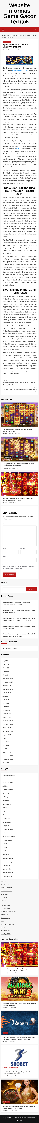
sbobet (5, 807)
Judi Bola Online (8, 789)
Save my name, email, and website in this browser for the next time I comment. (19, 567)
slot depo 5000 (6, 934)
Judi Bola (5, 786)
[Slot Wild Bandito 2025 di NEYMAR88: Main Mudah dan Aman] (19, 415)
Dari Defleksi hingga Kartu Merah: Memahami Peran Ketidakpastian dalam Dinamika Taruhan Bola (19, 619)
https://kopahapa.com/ (20, 71)
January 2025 (7, 717)
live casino (6, 793)
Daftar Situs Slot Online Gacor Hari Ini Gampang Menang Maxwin (19, 383)
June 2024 (6, 742)
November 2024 (8, 724)
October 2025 (7, 685)
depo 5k (3, 881)
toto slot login (5, 918)
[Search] (36, 29)
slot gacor (6, 825)
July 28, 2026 (12, 1007)
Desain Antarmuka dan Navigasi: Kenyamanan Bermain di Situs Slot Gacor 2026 (17, 604)
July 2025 (6, 696)
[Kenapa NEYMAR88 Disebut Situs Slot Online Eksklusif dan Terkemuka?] (19, 449)
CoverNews (28, 1117)
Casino (5, 779)
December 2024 (8, 720)
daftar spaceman (8, 782)
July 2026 (6, 661)
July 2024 (6, 738)
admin (5, 50)
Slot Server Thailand (9, 836)
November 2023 (8, 759)
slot (2, 921)
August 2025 (7, 692)
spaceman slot (7, 865)
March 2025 (6, 710)
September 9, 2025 (13, 433)
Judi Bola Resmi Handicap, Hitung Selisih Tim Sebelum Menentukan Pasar (19, 627)
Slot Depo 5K (7, 822)
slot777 (5, 844)
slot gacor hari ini (8, 829)
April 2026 (6, 671)
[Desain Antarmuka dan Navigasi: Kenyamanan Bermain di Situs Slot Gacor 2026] (19, 954)
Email (22, 548)
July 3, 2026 (11, 1110)
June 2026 (6, 664)
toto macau (4, 894)
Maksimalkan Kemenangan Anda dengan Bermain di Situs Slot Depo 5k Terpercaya (19, 635)
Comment (6, 524)
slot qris (5, 833)
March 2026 (6, 675)
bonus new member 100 (8, 911)
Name (5, 548)
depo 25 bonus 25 (6, 891)
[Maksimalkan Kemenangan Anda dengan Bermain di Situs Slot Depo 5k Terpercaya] (19, 1092)
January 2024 (7, 752)
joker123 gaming (6, 887)
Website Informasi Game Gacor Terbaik (19, 13)
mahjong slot (7, 797)
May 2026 (6, 668)
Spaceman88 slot (8, 872)
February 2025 (7, 713)
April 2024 (6, 749)
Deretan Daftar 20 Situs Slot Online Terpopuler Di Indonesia (20, 390)
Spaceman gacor (8, 858)
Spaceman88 (7, 869)
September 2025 (8, 689)
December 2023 (8, 756)
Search (4, 583)
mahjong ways (5, 905)
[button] (3, 29)
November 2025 (8, 682)
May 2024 (6, 745)
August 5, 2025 (12, 468)
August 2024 (7, 735)
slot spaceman (7, 840)
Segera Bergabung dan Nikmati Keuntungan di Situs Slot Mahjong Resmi (19, 611)
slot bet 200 (6, 818)
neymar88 (6, 800)
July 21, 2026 (12, 1041)
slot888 (5, 851)
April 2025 (6, 706)
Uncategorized (6, 41)
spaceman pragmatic (9, 862)
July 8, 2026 (11, 1075)
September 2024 (8, 731)
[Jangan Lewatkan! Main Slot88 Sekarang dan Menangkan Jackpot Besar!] (19, 484)
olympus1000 (7, 804)
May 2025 (6, 703)
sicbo (4, 811)
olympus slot (5, 914)
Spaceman (6, 854)
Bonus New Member (9, 775)
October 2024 (7, 728)
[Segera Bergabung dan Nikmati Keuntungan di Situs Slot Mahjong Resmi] (19, 989)
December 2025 (8, 678)
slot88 (5, 847)
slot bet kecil (5, 897)
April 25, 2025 (12, 502)
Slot (17, 149)
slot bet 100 (5, 884)
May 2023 (6, 763)
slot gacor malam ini (7, 924)
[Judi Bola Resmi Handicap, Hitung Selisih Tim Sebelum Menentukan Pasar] (19, 1057)
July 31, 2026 (12, 973)
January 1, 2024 (13, 50)
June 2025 (6, 699)
